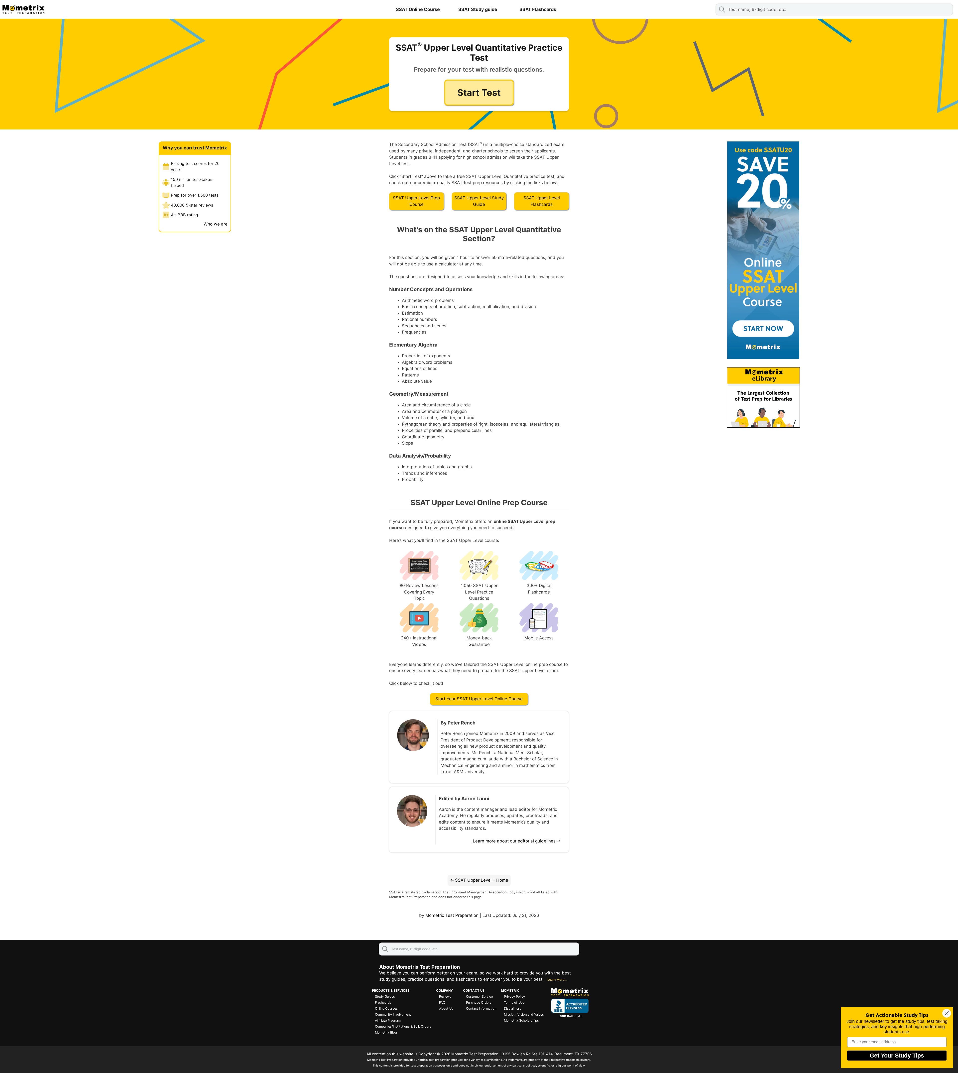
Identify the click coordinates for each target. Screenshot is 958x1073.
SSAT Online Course (418, 9)
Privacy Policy (514, 996)
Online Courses (386, 1008)
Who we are (216, 224)
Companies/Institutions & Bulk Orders (403, 1026)
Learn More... (557, 979)
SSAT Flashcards (537, 9)
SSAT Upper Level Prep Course (416, 201)
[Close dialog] (946, 1013)
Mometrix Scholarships (521, 1020)
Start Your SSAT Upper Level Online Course (479, 698)
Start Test (479, 92)
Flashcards (383, 1002)
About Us (446, 1008)
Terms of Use (514, 1002)
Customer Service (479, 996)
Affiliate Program (388, 1020)
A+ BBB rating (184, 214)
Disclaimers (512, 1008)
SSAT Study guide (477, 9)
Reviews (445, 996)
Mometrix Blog (386, 1032)
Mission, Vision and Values (524, 1014)
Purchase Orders (478, 1002)
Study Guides (385, 996)
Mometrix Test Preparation (452, 915)
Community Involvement (393, 1014)
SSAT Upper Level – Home (481, 880)
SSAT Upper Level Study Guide (479, 201)
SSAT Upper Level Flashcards (541, 201)
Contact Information (481, 1008)
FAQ (442, 1002)
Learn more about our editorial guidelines (514, 840)
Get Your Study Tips (897, 1055)
